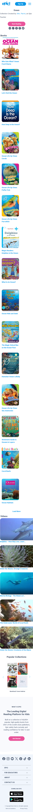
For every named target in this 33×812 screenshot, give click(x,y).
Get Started (16, 738)
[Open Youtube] (12, 758)
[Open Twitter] (16, 758)
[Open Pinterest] (20, 758)
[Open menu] (29, 4)
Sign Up (20, 4)
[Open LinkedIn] (29, 758)
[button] (17, 675)
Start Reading (16, 24)
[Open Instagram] (8, 758)
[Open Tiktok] (24, 758)
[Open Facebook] (3, 758)
